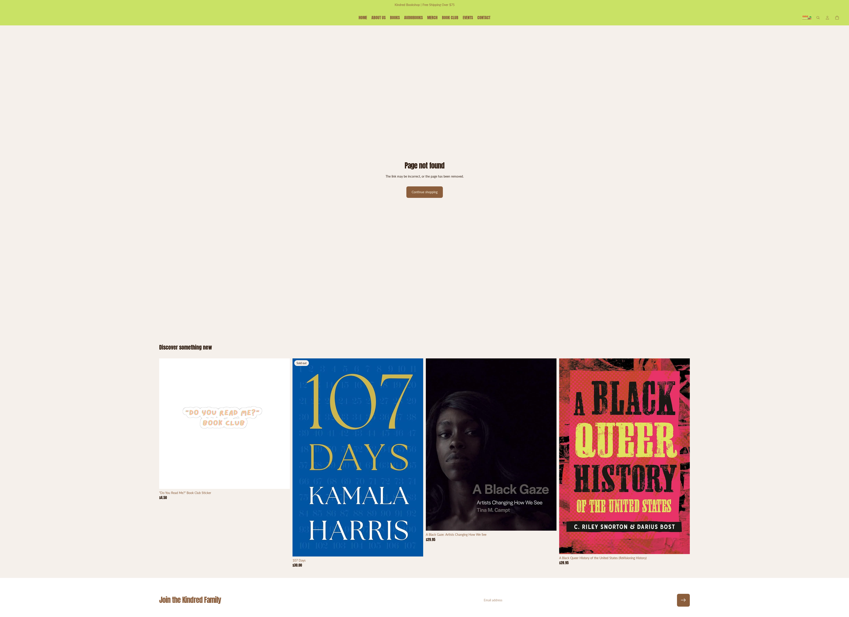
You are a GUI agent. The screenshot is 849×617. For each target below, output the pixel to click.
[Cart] (837, 18)
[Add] (283, 482)
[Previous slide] (165, 423)
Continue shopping (425, 192)
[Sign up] (683, 600)
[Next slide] (283, 423)
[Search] (818, 18)
